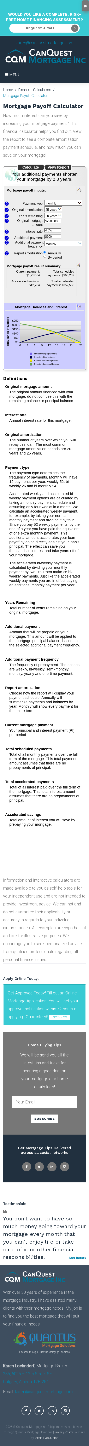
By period (55, 257)
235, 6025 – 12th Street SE (27, 1373)
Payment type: (33, 203)
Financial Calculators (34, 90)
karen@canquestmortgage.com (44, 42)
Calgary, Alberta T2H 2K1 (26, 1381)
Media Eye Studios (46, 1438)
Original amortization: (27, 210)
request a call (40, 28)
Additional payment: (28, 238)
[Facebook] (26, 1166)
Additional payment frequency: (29, 244)
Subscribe (44, 1119)
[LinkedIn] (52, 1166)
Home (8, 90)
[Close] (85, 5)
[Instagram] (64, 1166)
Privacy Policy (63, 1432)
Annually (54, 253)
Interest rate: (34, 231)
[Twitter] (39, 1166)
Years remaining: (31, 216)
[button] (44, 193)
